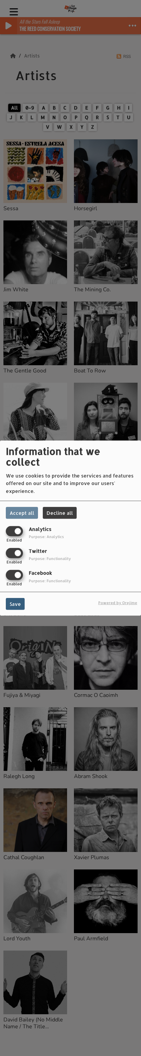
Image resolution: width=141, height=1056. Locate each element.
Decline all (60, 513)
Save (15, 604)
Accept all (22, 513)
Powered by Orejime (117, 602)
